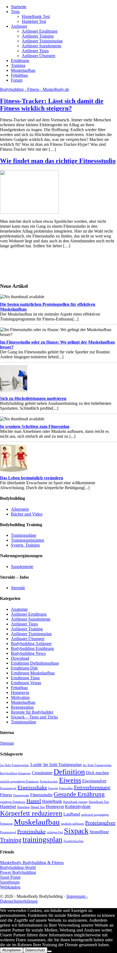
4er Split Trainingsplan (97, 765)
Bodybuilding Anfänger (31, 643)
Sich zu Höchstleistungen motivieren (33, 398)
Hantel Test (38, 807)
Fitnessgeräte (21, 795)
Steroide (18, 587)
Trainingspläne (23, 535)
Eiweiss (70, 780)
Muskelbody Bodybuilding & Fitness (32, 862)
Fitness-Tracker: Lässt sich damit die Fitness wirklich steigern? (51, 104)
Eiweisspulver (94, 781)
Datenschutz (35, 950)
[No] (49, 951)
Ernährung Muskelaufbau (33, 673)
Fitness (6, 794)
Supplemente (22, 566)
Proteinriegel (8, 832)
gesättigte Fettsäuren (12, 801)
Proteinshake (31, 831)
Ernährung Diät (24, 668)
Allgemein (20, 509)
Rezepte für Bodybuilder (32, 712)
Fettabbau (19, 687)
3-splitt (36, 764)
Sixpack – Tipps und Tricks (34, 717)
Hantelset (8, 806)
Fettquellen (66, 788)
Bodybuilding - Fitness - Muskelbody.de (34, 89)
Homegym (20, 692)
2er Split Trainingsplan (14, 765)
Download (20, 658)
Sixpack (76, 830)
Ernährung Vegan (26, 682)
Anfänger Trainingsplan (31, 633)
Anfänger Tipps (24, 624)
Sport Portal (10, 877)
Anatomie (19, 609)
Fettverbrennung (92, 787)
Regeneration (22, 707)
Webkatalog (10, 887)
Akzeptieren (11, 950)
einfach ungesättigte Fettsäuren (19, 781)
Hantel (33, 801)
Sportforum (10, 882)
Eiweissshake (32, 787)
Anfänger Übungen (27, 638)
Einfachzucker (49, 781)
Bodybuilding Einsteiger (15, 773)
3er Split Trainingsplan (62, 764)
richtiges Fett (55, 832)
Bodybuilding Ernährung (32, 648)
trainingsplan (42, 839)
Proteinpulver (100, 823)
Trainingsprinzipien (27, 540)
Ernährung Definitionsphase (35, 663)
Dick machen (97, 772)
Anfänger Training (27, 629)
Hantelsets (23, 807)
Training (10, 839)
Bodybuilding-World (18, 867)
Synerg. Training (25, 545)
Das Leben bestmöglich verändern (31, 478)
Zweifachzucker (73, 841)
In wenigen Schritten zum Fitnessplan (34, 426)
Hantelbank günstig (75, 801)
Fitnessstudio (41, 794)
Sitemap (7, 743)
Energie (53, 788)
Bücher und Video (26, 514)
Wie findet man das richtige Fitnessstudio (58, 160)
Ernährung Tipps (25, 678)
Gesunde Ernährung (79, 794)
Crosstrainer (42, 772)
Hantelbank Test (99, 801)
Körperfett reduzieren (31, 813)
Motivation (20, 697)
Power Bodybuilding (18, 872)
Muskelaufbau (23, 702)
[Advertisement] (16, 265)
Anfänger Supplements (30, 619)
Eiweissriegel (8, 788)
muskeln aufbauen (72, 823)
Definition (69, 771)
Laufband (71, 814)
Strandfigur (99, 831)
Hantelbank (52, 801)
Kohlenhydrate (78, 806)
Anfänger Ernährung (29, 614)
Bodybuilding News (28, 653)
